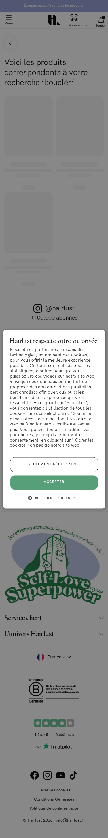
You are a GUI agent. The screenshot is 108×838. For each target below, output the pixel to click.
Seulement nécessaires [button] (54, 464)
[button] (53, 497)
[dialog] (54, 419)
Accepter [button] (54, 482)
